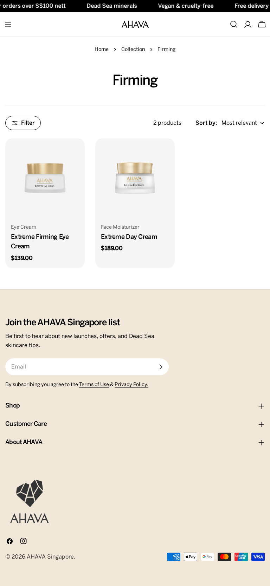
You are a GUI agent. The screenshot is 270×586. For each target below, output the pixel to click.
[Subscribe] (160, 366)
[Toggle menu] (8, 24)
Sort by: (206, 123)
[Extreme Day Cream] (135, 178)
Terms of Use (94, 384)
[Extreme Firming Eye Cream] (45, 178)
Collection (133, 49)
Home (102, 49)
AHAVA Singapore (50, 557)
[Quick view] (74, 153)
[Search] (234, 24)
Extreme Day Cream (129, 237)
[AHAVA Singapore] (29, 501)
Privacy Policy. (131, 384)
